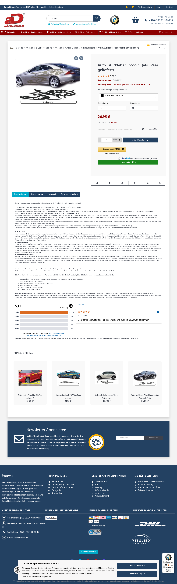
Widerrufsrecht (102, 496)
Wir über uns (57, 482)
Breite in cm (103, 103)
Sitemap (98, 488)
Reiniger (64, 269)
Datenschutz (101, 482)
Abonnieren (153, 438)
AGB (96, 485)
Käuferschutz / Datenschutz (151, 482)
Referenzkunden (102, 490)
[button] (127, 7)
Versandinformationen (62, 488)
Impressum (100, 493)
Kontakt (169, 7)
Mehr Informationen (157, 581)
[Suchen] (97, 18)
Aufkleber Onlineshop (59, 24)
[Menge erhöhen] (119, 140)
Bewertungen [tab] (37, 194)
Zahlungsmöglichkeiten (62, 485)
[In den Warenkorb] (14, 52)
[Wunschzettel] (133, 7)
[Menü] (172, 554)
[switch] (168, 570)
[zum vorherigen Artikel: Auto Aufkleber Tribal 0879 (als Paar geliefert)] (159, 48)
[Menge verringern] (100, 140)
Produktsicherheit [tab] (69, 194)
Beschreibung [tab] (20, 194)
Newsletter (56, 493)
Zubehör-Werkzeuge (111, 271)
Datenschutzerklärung (49, 443)
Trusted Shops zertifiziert (150, 488)
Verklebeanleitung (37, 215)
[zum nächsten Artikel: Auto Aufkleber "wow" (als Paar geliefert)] (164, 48)
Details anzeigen (137, 574)
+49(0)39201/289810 (161, 20)
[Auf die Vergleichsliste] (76, 58)
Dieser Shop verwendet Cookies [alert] (40, 563)
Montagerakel (77, 269)
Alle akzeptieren (137, 566)
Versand (114, 122)
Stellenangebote (145, 7)
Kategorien (56, 490)
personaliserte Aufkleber (85, 24)
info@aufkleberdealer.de (17, 538)
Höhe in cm (135, 103)
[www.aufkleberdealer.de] (14, 20)
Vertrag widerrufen (88, 552)
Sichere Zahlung (145, 485)
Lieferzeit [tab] (52, 194)
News (159, 7)
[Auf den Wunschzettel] (81, 58)
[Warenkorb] (135, 20)
